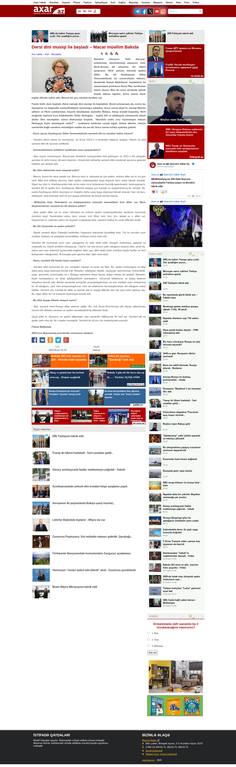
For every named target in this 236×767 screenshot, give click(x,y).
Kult (113, 2)
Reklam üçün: (161, 754)
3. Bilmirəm (157, 646)
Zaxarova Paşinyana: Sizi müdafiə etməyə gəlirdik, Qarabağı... (92, 536)
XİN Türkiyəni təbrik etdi (68, 436)
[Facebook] (144, 13)
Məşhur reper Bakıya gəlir (175, 119)
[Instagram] (163, 13)
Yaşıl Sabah (39, 2)
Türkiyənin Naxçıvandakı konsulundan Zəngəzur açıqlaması (91, 553)
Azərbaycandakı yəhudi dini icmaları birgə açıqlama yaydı (89, 486)
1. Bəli (155, 633)
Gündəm (54, 2)
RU (84, 11)
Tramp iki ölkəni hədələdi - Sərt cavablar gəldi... (83, 452)
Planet (76, 2)
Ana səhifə (37, 54)
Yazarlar (145, 2)
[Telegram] (137, 13)
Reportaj (133, 2)
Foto (186, 2)
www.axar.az (148, 760)
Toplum (87, 2)
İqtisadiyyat (101, 2)
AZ (79, 11)
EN (89, 11)
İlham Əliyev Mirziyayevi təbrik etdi (74, 586)
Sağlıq (122, 2)
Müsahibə (56, 54)
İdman (169, 2)
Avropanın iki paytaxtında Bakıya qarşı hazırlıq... (83, 503)
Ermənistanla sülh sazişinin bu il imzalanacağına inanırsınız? (175, 625)
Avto (178, 2)
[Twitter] (150, 13)
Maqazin (157, 2)
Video (196, 2)
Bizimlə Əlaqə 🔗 (151, 740)
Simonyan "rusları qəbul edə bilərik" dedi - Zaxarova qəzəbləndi (94, 570)
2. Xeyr (155, 639)
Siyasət (66, 2)
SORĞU (153, 616)
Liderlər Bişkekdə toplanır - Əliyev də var (78, 519)
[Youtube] (157, 13)
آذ (94, 11)
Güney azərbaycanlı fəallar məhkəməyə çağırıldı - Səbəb (88, 469)
